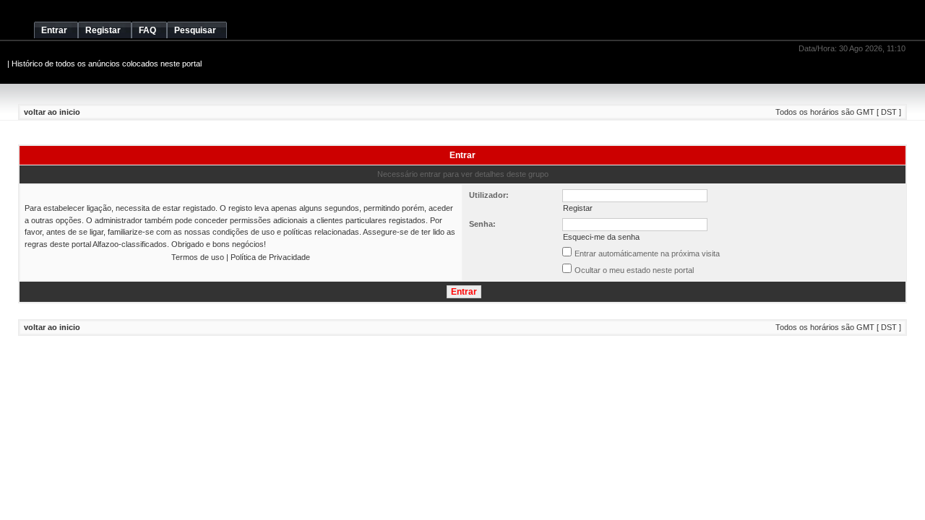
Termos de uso (197, 257)
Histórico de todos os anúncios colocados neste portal (107, 63)
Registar (578, 208)
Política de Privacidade (270, 257)
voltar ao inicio (52, 112)
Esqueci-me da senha (601, 237)
